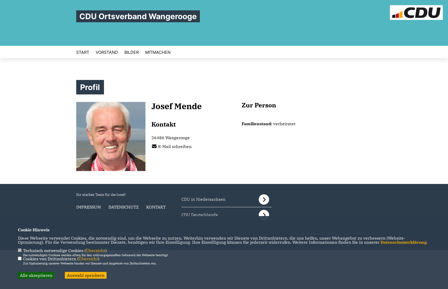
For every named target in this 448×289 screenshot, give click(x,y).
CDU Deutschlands (199, 214)
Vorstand (107, 52)
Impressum (88, 207)
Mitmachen (158, 52)
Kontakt (156, 207)
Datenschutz (123, 207)
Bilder (131, 52)
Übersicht (95, 250)
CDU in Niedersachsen (203, 199)
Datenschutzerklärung (403, 242)
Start (82, 52)
